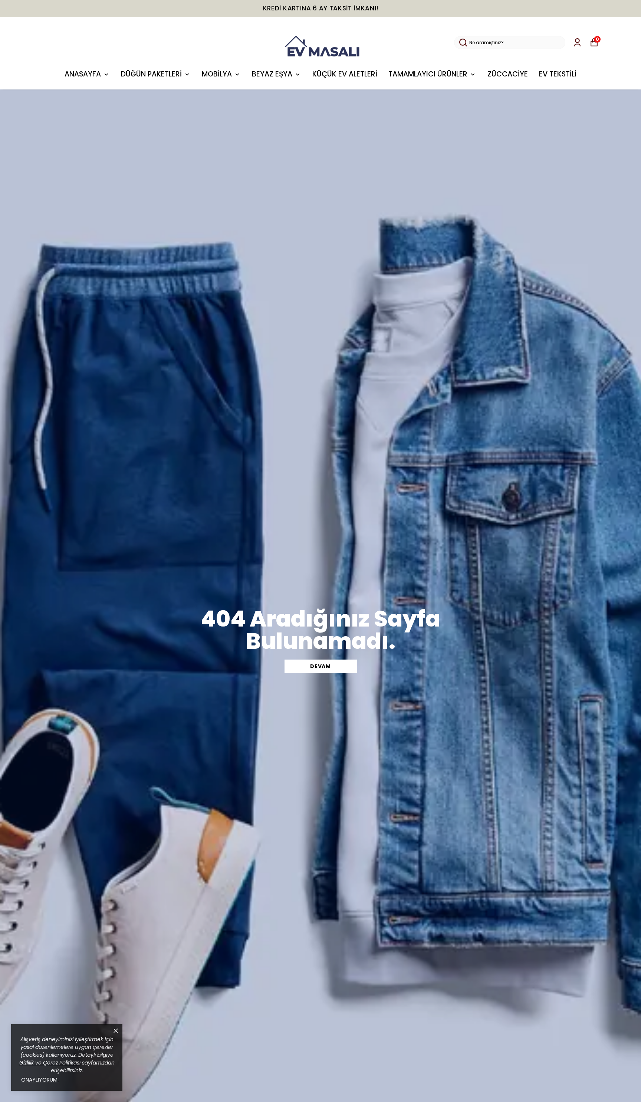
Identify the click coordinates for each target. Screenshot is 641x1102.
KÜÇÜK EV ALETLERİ (344, 74)
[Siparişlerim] (577, 42)
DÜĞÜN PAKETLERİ (151, 74)
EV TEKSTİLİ (557, 74)
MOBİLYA (217, 74)
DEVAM (320, 666)
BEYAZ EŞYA (272, 74)
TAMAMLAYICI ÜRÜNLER (427, 74)
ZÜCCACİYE (507, 74)
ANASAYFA (83, 74)
